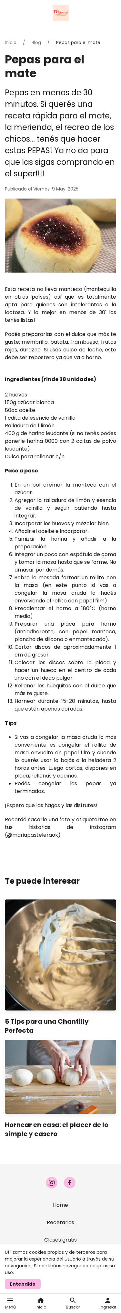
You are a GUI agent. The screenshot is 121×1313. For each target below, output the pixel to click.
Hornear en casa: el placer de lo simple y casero (56, 1129)
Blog (36, 42)
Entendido (22, 1284)
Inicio (10, 42)
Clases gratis (60, 1239)
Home (60, 1205)
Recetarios (60, 1222)
